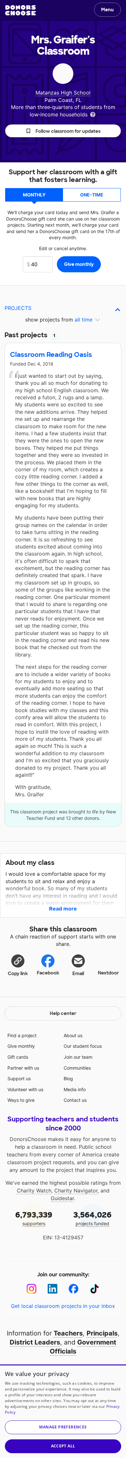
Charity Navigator (76, 1190)
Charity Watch (34, 1190)
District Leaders (35, 1342)
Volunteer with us (25, 1089)
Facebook (48, 973)
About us (73, 1035)
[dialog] (63, 1411)
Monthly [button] (34, 194)
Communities (77, 1068)
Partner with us (23, 1068)
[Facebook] (73, 1289)
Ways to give (21, 1100)
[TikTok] (94, 1289)
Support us (19, 1078)
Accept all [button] (63, 1446)
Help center (63, 1013)
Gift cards (17, 1057)
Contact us (75, 1100)
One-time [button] (91, 194)
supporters (33, 1218)
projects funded (92, 1218)
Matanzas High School (63, 92)
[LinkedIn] (52, 1289)
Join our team (78, 1057)
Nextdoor (108, 973)
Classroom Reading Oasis (51, 354)
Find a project (22, 1035)
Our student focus (83, 1046)
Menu (107, 10)
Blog (68, 1078)
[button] (63, 130)
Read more (63, 908)
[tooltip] (92, 114)
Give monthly (21, 1046)
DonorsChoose (20, 10)
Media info (75, 1089)
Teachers (68, 1333)
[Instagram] (31, 1289)
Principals (102, 1333)
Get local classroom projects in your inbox (63, 1306)
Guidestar (62, 1198)
